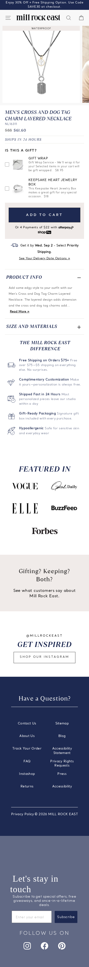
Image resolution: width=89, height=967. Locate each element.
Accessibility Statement (62, 751)
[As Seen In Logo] (25, 486)
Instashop (27, 774)
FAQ (26, 761)
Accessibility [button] (62, 786)
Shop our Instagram (44, 657)
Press (62, 774)
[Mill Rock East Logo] (38, 17)
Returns (27, 786)
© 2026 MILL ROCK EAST (56, 814)
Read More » (19, 311)
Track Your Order (27, 749)
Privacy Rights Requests (62, 764)
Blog (62, 736)
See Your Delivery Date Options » (44, 258)
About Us (27, 736)
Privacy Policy (22, 814)
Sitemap (62, 723)
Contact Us (27, 723)
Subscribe (66, 917)
